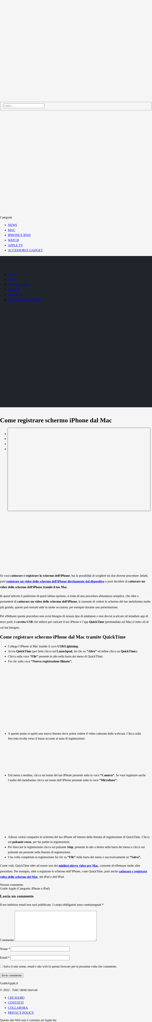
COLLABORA (18, 1007)
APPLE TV (15, 245)
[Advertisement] (76, 542)
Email (5, 957)
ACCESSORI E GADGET (25, 250)
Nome (5, 949)
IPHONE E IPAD (19, 235)
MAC (11, 230)
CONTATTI (16, 1002)
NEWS (12, 225)
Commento (7, 940)
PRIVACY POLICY (21, 1012)
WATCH (13, 240)
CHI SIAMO (16, 997)
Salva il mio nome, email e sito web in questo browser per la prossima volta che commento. (60, 966)
